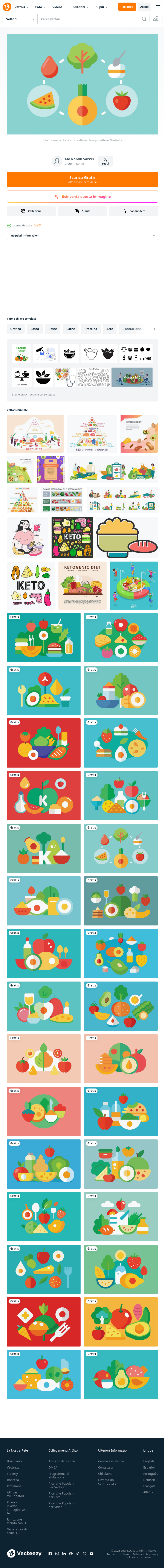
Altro (143, 1490)
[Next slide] (148, 327)
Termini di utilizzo (115, 1552)
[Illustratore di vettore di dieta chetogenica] (82, 583)
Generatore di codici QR (17, 1529)
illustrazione (131, 327)
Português (147, 1471)
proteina (90, 327)
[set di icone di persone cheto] (122, 497)
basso (35, 327)
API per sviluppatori (15, 1492)
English (145, 1459)
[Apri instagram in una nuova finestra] (57, 1551)
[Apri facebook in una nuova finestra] (50, 1551)
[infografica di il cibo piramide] (22, 497)
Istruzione (14, 1484)
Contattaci (105, 1465)
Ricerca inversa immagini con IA (17, 1505)
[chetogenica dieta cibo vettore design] (44, 635)
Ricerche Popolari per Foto (61, 1493)
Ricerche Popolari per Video (61, 1503)
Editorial (79, 7)
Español (145, 1465)
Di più (99, 7)
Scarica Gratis (82, 179)
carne (70, 327)
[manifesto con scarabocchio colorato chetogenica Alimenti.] (72, 535)
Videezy (12, 1471)
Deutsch (146, 1478)
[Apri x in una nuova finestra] (84, 1551)
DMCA (53, 1465)
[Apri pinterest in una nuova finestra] (71, 1551)
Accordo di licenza (62, 1459)
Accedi (144, 7)
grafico (15, 327)
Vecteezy (13, 1465)
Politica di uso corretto (136, 1555)
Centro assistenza (111, 1459)
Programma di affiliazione (59, 1473)
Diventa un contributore (107, 1479)
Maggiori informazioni (25, 233)
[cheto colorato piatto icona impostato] (113, 467)
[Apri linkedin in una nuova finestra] (64, 1551)
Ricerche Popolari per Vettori (61, 1483)
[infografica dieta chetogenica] (62, 497)
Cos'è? (37, 225)
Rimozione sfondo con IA (17, 1519)
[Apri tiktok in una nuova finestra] (77, 1551)
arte (110, 327)
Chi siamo (105, 1471)
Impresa (13, 1478)
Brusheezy (14, 1459)
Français (146, 1484)
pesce (53, 327)
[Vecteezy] (7, 7)
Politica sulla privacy (142, 1552)
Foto (38, 7)
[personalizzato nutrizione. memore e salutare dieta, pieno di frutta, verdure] (27, 535)
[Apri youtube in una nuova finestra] (91, 1551)
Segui (105, 163)
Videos (57, 7)
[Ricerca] (144, 18)
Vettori (20, 7)
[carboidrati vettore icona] (127, 535)
